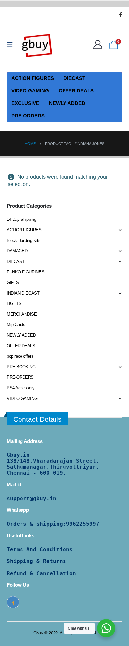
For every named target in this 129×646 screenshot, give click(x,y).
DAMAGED (17, 250)
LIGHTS (14, 303)
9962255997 (82, 524)
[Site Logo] (37, 45)
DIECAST (74, 78)
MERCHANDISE (22, 314)
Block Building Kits (24, 240)
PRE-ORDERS (28, 115)
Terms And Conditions (40, 549)
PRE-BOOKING (21, 366)
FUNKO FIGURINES (25, 272)
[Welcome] (99, 45)
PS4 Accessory (21, 387)
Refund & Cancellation (41, 573)
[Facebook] (120, 14)
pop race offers (20, 356)
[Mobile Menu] (12, 45)
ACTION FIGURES (32, 78)
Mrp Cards (16, 324)
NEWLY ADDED (67, 103)
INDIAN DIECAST (23, 293)
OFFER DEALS (76, 90)
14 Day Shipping (21, 219)
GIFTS (13, 282)
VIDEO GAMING (30, 90)
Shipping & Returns (36, 561)
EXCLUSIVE (25, 103)
